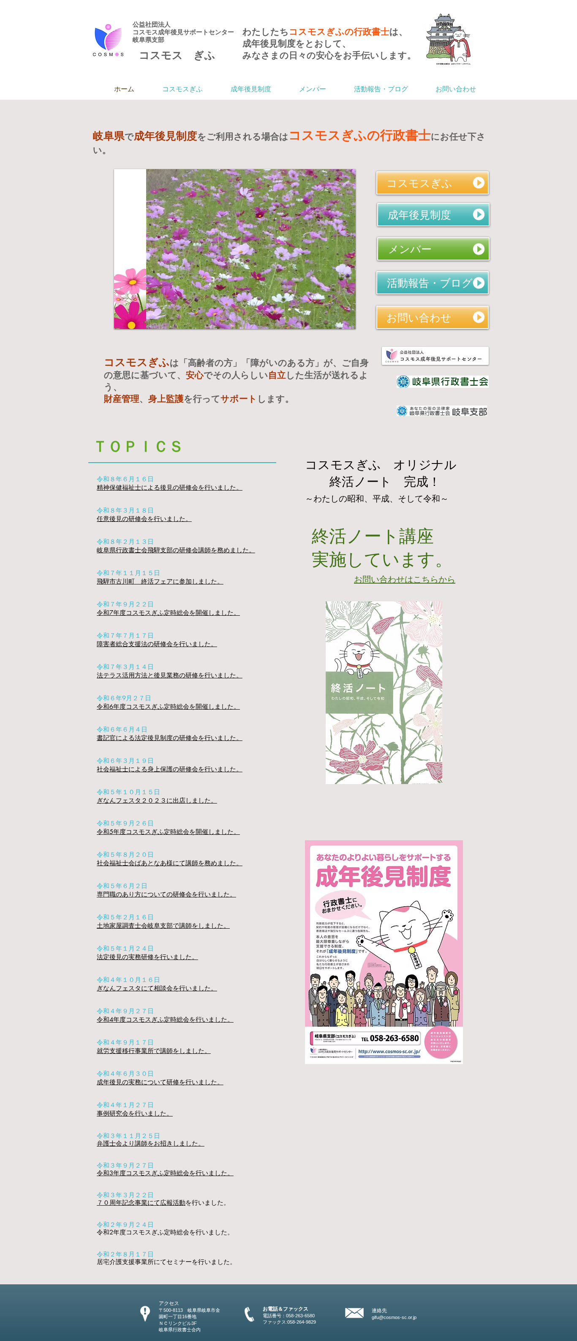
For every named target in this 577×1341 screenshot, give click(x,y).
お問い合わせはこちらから (404, 579)
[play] (338, 321)
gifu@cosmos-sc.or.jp (394, 1317)
